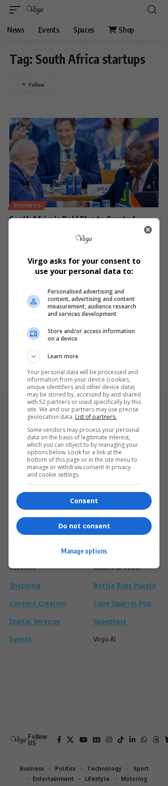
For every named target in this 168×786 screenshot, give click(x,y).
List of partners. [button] (96, 417)
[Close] (148, 229)
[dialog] (84, 393)
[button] (84, 356)
